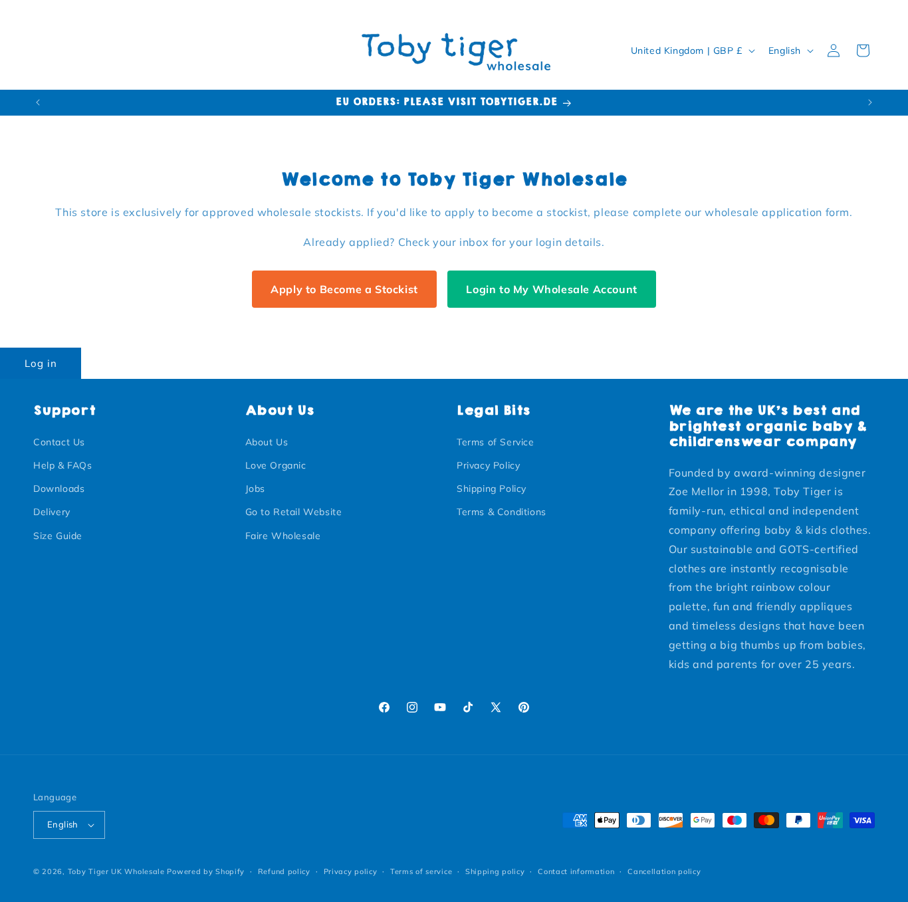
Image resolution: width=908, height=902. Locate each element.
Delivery (51, 512)
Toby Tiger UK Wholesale (116, 871)
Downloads (58, 489)
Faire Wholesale (283, 536)
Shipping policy (495, 871)
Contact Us (59, 442)
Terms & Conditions (501, 512)
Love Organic (275, 465)
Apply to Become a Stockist (344, 289)
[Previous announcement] (38, 102)
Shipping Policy (491, 489)
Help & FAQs (62, 465)
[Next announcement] (870, 102)
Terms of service (421, 871)
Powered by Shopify (206, 871)
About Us (266, 442)
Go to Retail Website (293, 512)
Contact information (576, 871)
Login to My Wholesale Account (551, 289)
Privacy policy (351, 871)
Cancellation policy (664, 871)
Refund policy (284, 871)
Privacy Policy (488, 465)
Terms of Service (495, 442)
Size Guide (57, 536)
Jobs (255, 489)
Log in (41, 363)
